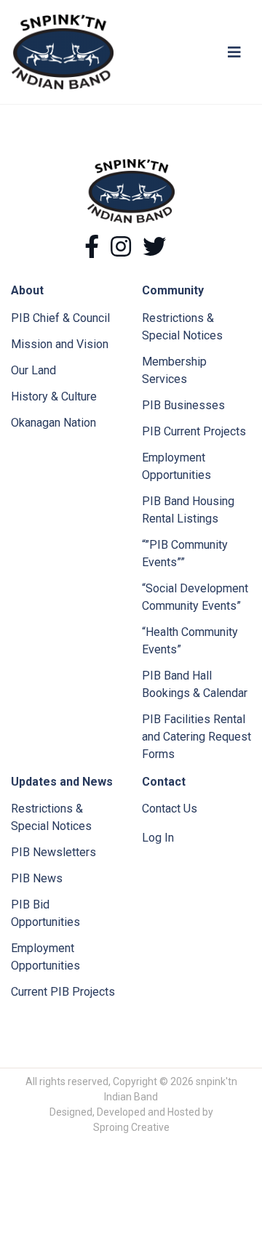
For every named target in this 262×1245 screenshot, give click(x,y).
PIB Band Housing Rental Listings (188, 509)
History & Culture (54, 396)
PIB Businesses (183, 405)
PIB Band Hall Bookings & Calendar (194, 684)
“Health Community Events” (190, 640)
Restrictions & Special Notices (182, 326)
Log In (158, 838)
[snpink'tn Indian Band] (63, 51)
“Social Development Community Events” (195, 597)
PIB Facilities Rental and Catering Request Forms (196, 736)
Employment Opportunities (176, 466)
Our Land (33, 370)
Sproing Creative (131, 1127)
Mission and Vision (59, 344)
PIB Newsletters (53, 852)
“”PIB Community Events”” (185, 553)
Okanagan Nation (53, 423)
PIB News (37, 878)
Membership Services (174, 370)
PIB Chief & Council (60, 318)
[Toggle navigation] (234, 52)
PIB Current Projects (194, 431)
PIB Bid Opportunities (45, 913)
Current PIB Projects (63, 992)
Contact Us (169, 808)
